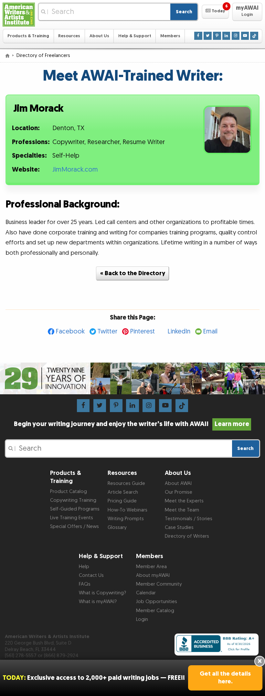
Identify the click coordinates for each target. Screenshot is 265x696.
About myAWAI (153, 575)
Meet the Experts (184, 501)
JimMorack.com (75, 169)
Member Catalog (155, 611)
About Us (99, 36)
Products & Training (28, 36)
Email (210, 331)
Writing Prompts (126, 519)
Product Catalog (68, 491)
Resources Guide (126, 483)
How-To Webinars (127, 510)
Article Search (123, 492)
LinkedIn (178, 331)
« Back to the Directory (132, 273)
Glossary (117, 527)
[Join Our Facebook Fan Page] (198, 36)
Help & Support (134, 36)
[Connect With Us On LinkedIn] (226, 36)
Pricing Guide (122, 501)
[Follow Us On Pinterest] (217, 36)
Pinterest (142, 331)
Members (170, 36)
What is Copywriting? (102, 593)
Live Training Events (71, 518)
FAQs (84, 584)
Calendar (146, 593)
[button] (215, 12)
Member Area (151, 567)
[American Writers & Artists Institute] (19, 15)
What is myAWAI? (98, 602)
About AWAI (178, 483)
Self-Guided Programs (75, 509)
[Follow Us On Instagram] (235, 36)
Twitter (107, 331)
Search (184, 12)
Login (142, 619)
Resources (69, 36)
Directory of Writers (187, 536)
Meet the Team (182, 510)
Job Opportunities (156, 602)
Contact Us (91, 575)
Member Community (159, 584)
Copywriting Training (73, 500)
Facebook (70, 331)
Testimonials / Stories (188, 519)
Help (84, 567)
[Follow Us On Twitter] (207, 36)
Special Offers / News (74, 526)
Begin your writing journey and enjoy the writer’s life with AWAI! (131, 424)
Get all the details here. (225, 678)
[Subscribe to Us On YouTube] (245, 36)
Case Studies (179, 527)
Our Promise (178, 492)
